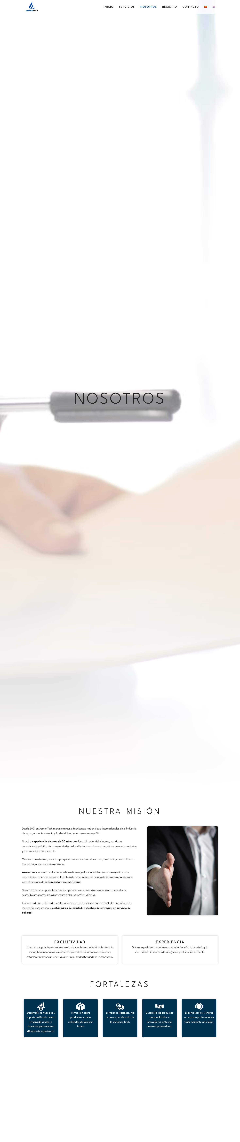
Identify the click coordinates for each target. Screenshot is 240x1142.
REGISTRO (169, 7)
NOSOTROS (148, 7)
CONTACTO (191, 7)
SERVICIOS (127, 7)
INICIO (108, 7)
